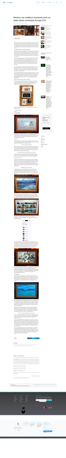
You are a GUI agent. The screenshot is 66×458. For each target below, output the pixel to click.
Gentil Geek (38, 2)
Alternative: (15, 377)
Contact (60, 2)
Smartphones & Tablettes (44, 144)
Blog (53, 2)
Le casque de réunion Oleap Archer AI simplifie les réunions (48, 42)
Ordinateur (42, 141)
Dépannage (43, 2)
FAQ (56, 2)
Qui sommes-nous (39, 425)
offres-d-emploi (39, 426)
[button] (38, 38)
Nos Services (49, 2)
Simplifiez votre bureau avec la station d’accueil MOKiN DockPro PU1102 (48, 33)
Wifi (41, 147)
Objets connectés (43, 139)
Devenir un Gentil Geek (39, 424)
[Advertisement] (33, 9)
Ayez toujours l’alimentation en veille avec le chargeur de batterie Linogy (49, 58)
